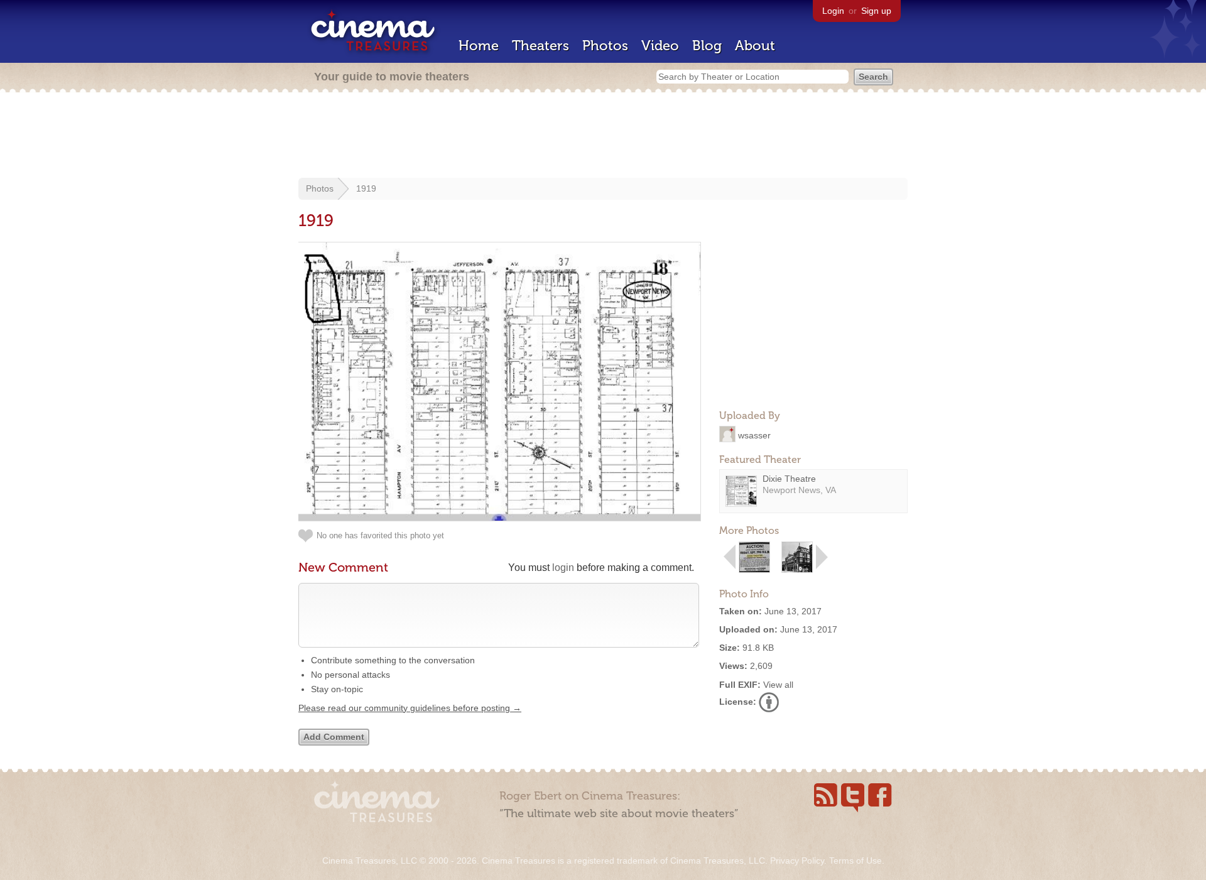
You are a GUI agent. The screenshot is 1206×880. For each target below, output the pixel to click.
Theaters (540, 45)
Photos (605, 45)
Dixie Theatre (789, 479)
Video (660, 45)
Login (833, 11)
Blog (707, 45)
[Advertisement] (603, 136)
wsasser (754, 435)
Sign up (876, 11)
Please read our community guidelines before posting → (409, 708)
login (563, 567)
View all (778, 685)
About (755, 45)
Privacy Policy (797, 861)
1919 (366, 188)
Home (479, 45)
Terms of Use (855, 861)
